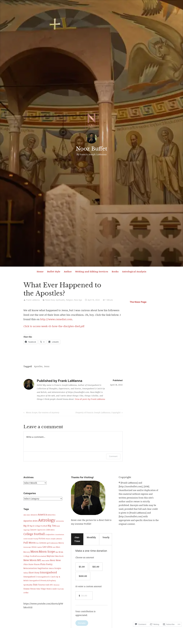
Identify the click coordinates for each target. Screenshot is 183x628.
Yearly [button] (105, 537)
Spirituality (27, 585)
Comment (113, 456)
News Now (50, 300)
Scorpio (57, 568)
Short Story (34, 572)
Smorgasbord (48, 572)
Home (40, 271)
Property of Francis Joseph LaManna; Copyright (98, 413)
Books (115, 271)
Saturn (51, 568)
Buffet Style (53, 271)
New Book (59, 556)
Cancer (33, 529)
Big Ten (52, 525)
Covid (25, 539)
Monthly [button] (91, 537)
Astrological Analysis (134, 271)
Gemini (42, 542)
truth (47, 585)
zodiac (26, 592)
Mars (58, 547)
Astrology (46, 520)
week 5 (54, 589)
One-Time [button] (77, 539)
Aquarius (27, 520)
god (48, 543)
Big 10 (26, 525)
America (42, 514)
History (61, 543)
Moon (34, 551)
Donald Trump (32, 539)
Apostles (38, 366)
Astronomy (60, 521)
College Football (34, 534)
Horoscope (27, 547)
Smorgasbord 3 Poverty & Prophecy (42, 580)
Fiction (42, 538)
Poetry (49, 564)
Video (38, 589)
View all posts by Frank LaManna (90, 399)
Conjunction (49, 534)
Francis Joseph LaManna (54, 539)
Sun (35, 584)
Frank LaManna (33, 300)
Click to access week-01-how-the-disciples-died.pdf (53, 326)
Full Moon (29, 542)
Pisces (37, 564)
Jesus (46, 366)
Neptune (51, 556)
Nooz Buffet (91, 149)
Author (68, 271)
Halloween (54, 543)
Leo (44, 546)
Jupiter (39, 547)
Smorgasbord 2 (30, 576)
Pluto (43, 564)
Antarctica (51, 515)
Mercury (26, 552)
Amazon (34, 515)
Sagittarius (43, 568)
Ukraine (56, 585)
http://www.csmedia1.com (56, 319)
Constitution (59, 534)
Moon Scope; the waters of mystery (41, 413)
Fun (37, 543)
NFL (39, 560)
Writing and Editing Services (91, 271)
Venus (33, 588)
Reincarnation (30, 568)
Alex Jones (26, 515)
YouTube (61, 589)
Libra (49, 546)
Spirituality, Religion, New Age (69, 300)
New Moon (30, 560)
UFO (51, 585)
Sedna (25, 573)
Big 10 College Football (38, 526)
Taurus (41, 584)
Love (54, 547)
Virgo (43, 588)
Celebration (50, 530)
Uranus (26, 588)
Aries (35, 520)
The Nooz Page (138, 302)
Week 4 (49, 589)
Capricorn (41, 530)
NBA (56, 552)
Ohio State (28, 564)
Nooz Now (55, 560)
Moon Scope (47, 551)
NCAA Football (41, 556)
